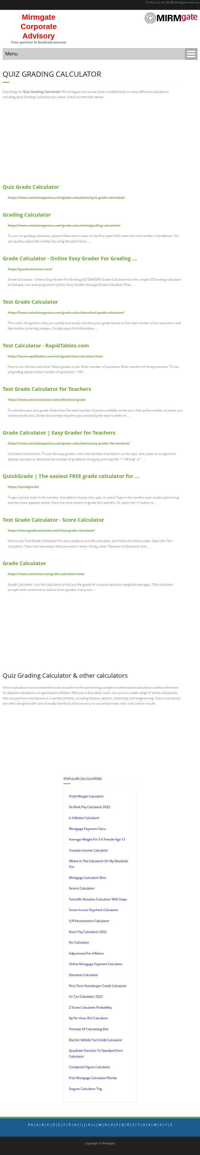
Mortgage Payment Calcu (87, 829)
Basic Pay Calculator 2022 (88, 932)
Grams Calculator (82, 888)
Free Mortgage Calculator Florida (93, 1078)
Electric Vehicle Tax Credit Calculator (95, 1040)
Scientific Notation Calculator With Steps (98, 899)
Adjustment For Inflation (86, 953)
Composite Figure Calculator (89, 1067)
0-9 (30, 1124)
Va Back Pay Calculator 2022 (89, 807)
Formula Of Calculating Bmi (89, 1029)
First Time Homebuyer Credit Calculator (98, 986)
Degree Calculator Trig (85, 1089)
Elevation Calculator (83, 975)
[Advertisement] (93, 141)
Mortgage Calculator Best (87, 877)
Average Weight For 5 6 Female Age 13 (97, 839)
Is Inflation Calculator (84, 818)
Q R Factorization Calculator (89, 921)
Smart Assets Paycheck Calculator (93, 910)
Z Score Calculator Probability (90, 1007)
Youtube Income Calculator (88, 850)
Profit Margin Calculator (86, 796)
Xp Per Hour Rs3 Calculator (88, 1018)
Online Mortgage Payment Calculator (96, 964)
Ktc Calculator (79, 942)
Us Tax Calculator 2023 (86, 996)
